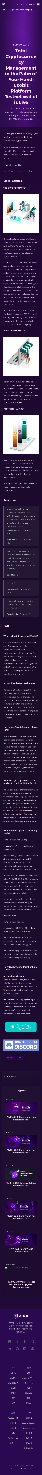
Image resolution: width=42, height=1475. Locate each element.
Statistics (28, 1393)
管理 (13, 1398)
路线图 (28, 1403)
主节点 (13, 1393)
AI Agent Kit (27, 1378)
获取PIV (13, 1373)
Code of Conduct (28, 1423)
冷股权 (13, 1388)
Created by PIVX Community (21, 1468)
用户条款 (29, 1433)
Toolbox (11, 1418)
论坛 (11, 1428)
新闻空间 (29, 1418)
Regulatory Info (29, 1428)
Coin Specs (29, 1383)
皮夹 (28, 1373)
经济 (13, 1403)
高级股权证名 (13, 1383)
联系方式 (13, 1443)
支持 (11, 1423)
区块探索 (29, 1388)
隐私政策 (29, 1438)
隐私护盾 (13, 1378)
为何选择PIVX (13, 1438)
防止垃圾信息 (29, 1448)
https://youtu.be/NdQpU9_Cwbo (17, 171)
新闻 (28, 1398)
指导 (13, 1433)
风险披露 (29, 1443)
